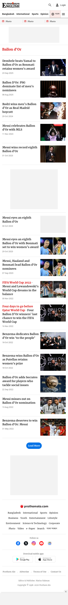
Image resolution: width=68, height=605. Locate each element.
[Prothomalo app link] (22, 560)
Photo (12, 528)
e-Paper (30, 528)
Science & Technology (35, 523)
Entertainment (37, 518)
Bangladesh (8, 14)
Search (40, 528)
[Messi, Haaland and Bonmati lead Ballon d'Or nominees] (53, 267)
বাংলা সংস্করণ (52, 528)
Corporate (54, 523)
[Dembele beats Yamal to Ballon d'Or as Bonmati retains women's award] (53, 67)
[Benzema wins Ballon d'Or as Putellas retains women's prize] (53, 362)
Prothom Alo (9, 571)
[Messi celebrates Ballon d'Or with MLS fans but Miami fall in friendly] (53, 132)
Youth (23, 518)
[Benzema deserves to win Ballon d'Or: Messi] (53, 427)
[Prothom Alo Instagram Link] (35, 544)
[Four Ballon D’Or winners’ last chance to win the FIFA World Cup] (53, 313)
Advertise (24, 571)
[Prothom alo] (10, 5)
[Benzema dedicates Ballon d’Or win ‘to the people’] (53, 340)
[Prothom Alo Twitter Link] (27, 544)
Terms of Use (39, 571)
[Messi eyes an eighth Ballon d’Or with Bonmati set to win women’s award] (53, 245)
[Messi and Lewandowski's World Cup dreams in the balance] (53, 289)
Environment (13, 523)
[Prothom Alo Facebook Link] (19, 544)
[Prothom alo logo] (34, 507)
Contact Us (56, 571)
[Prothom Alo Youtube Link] (43, 544)
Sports (35, 14)
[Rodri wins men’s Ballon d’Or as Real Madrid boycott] (53, 110)
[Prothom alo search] (50, 5)
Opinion (44, 14)
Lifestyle (52, 518)
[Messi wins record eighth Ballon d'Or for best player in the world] (53, 153)
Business (13, 518)
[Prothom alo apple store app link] (45, 560)
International (23, 14)
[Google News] (50, 543)
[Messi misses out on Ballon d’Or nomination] (53, 405)
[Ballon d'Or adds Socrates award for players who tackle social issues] (53, 383)
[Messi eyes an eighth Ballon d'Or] (53, 224)
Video (21, 528)
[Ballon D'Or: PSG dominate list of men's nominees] (53, 89)
